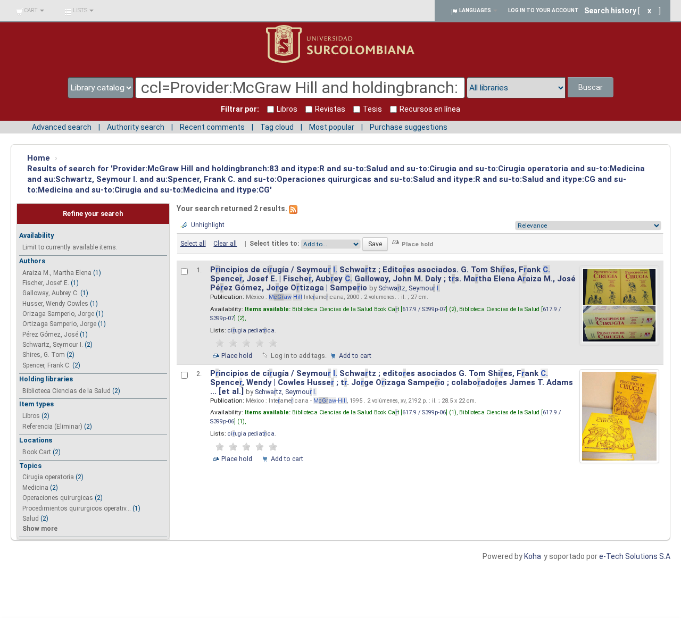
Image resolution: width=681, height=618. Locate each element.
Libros (31, 416)
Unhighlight (208, 225)
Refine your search (93, 214)
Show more (39, 528)
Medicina (35, 487)
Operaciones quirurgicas (57, 498)
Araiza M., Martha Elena (57, 273)
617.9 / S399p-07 (424, 309)
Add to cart (355, 356)
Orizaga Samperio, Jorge (58, 314)
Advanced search (62, 127)
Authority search (135, 127)
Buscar (590, 87)
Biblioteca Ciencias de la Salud (66, 391)
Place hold (236, 356)
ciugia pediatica (251, 330)
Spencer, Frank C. (46, 365)
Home (38, 158)
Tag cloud (277, 127)
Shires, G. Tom (43, 354)
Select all (193, 243)
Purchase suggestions (408, 127)
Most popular (331, 127)
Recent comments (212, 127)
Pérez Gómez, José (50, 334)
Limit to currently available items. (70, 247)
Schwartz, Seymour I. (52, 344)
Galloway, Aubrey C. (50, 293)
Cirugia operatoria (48, 477)
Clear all (225, 243)
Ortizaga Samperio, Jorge (59, 324)
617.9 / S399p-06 (424, 412)
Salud (30, 518)
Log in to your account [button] (543, 10)
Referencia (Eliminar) (52, 426)
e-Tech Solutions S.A (634, 556)
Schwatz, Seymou (409, 288)
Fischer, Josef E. (45, 283)
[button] (30, 10)
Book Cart (36, 452)
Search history (610, 10)
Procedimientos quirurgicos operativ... (76, 508)
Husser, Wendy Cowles (55, 303)
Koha (532, 556)
